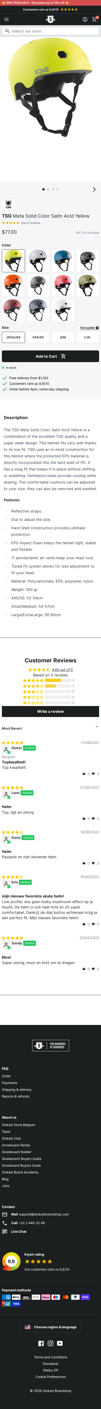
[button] (33, 680)
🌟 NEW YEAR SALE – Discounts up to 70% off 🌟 (35, 2)
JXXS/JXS (13, 337)
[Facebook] (41, 1343)
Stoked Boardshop (57, 1391)
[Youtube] (60, 1343)
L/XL (87, 337)
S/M (63, 337)
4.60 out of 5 (62, 669)
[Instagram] (50, 1343)
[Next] (94, 189)
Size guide (87, 327)
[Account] (85, 19)
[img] (12, 743)
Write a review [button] (50, 711)
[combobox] (50, 31)
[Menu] (6, 19)
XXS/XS (38, 337)
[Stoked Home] (50, 19)
